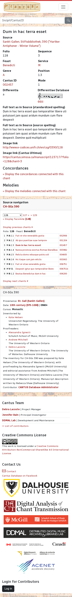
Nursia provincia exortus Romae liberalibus (37, 250)
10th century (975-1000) (24, 305)
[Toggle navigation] (63, 6)
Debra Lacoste (17, 346)
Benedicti (9, 65)
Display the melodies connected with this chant (35, 191)
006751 (63, 264)
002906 (63, 235)
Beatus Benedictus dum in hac (31, 273)
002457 (8, 84)
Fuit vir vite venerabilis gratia (30, 235)
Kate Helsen (16, 317)
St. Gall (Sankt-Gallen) (31, 301)
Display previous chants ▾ (18, 227)
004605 (63, 254)
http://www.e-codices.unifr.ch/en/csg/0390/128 (33, 147)
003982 (63, 250)
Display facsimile (18, 219)
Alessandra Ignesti (19, 332)
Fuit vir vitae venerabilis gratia (30, 264)
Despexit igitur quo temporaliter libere (35, 268)
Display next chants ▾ (15, 281)
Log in (8, 588)
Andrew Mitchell (18, 339)
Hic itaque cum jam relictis (29, 259)
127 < (26, 215)
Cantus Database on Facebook (19, 475)
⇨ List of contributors (15, 426)
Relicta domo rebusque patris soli (32, 254)
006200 (63, 273)
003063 (63, 259)
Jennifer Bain (10, 414)
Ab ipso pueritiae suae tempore (31, 240)
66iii (40, 101)
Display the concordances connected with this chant (33, 176)
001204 (63, 240)
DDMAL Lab (9, 420)
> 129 (34, 215)
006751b (64, 268)
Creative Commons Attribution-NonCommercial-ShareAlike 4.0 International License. (35, 450)
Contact (11, 471)
